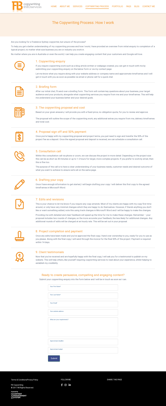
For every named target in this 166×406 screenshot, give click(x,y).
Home (54, 6)
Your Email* (53, 302)
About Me (65, 6)
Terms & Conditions (19, 380)
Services (77, 6)
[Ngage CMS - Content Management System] (19, 394)
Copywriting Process (97, 6)
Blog (136, 6)
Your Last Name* (55, 294)
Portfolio (117, 6)
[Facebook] (62, 385)
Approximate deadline (57, 340)
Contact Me (148, 6)
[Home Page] (26, 6)
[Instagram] (66, 385)
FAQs (128, 6)
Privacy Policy (32, 380)
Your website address (57, 310)
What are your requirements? (59, 319)
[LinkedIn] (70, 385)
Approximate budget (56, 348)
